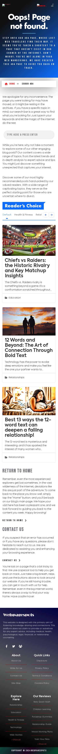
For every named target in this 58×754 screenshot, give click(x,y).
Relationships (16, 377)
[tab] (16, 655)
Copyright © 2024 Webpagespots (29, 750)
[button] (17, 521)
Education (15, 298)
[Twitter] (13, 646)
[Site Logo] (6, 5)
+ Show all (16, 740)
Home (12, 83)
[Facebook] (6, 646)
